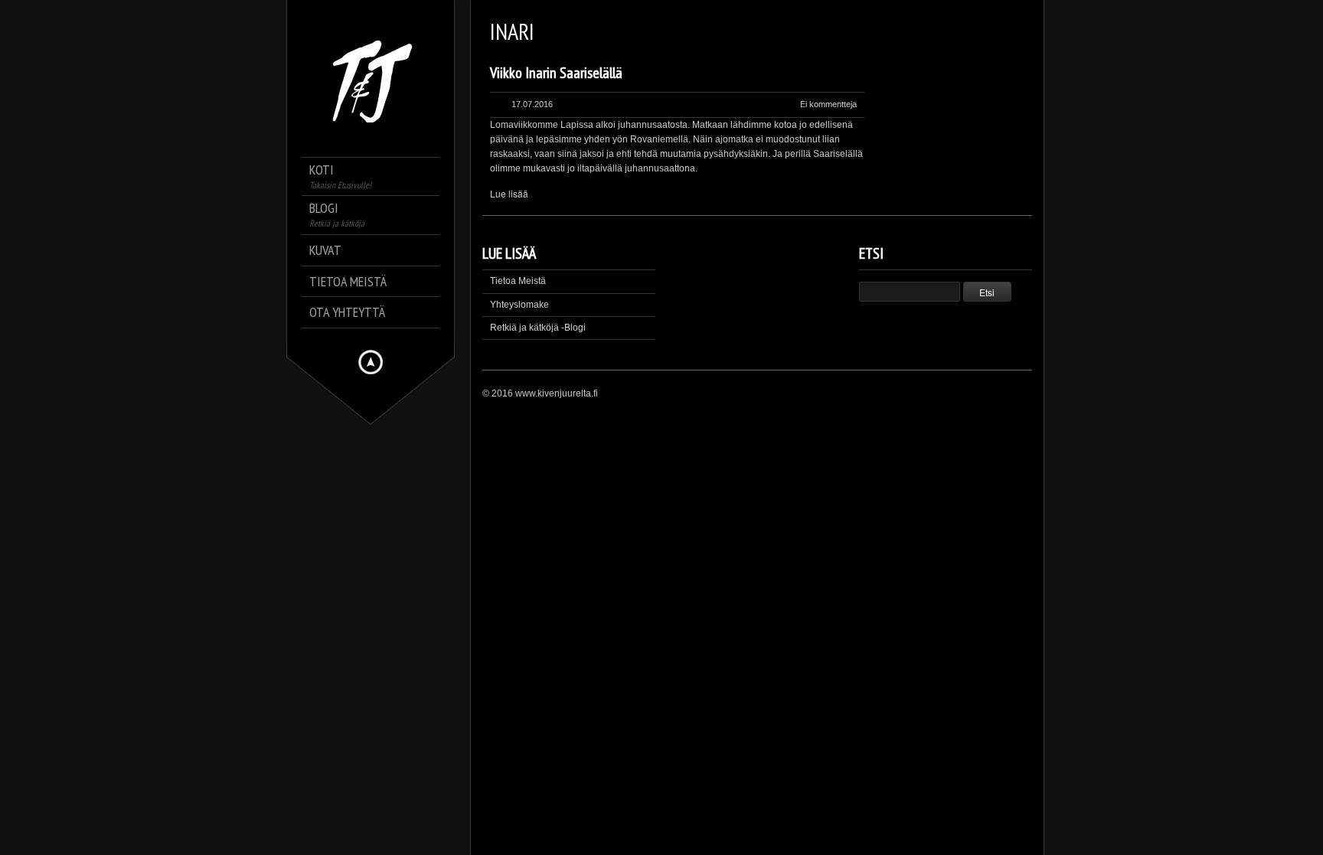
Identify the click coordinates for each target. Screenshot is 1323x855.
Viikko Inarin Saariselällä (556, 73)
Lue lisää (509, 193)
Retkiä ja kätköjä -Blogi (538, 327)
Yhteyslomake (519, 304)
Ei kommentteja (828, 104)
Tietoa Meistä (518, 281)
